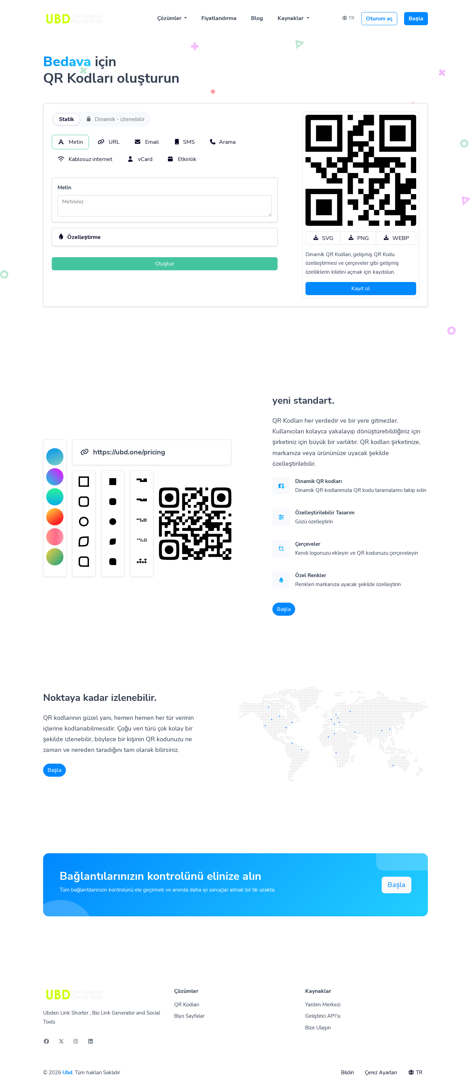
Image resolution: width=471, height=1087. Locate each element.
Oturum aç (379, 18)
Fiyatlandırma (219, 18)
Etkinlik (186, 159)
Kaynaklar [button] (291, 18)
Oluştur (164, 264)
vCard (144, 159)
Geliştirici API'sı (322, 1016)
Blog (257, 18)
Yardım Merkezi (322, 1004)
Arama (227, 142)
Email (151, 142)
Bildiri (347, 1072)
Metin (75, 142)
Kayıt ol (360, 288)
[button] (165, 237)
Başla (416, 18)
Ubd (67, 1072)
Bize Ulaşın (318, 1027)
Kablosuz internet (89, 159)
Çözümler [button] (170, 18)
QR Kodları (186, 1004)
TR (351, 18)
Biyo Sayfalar (189, 1016)
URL (113, 142)
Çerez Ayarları (381, 1072)
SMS (189, 142)
